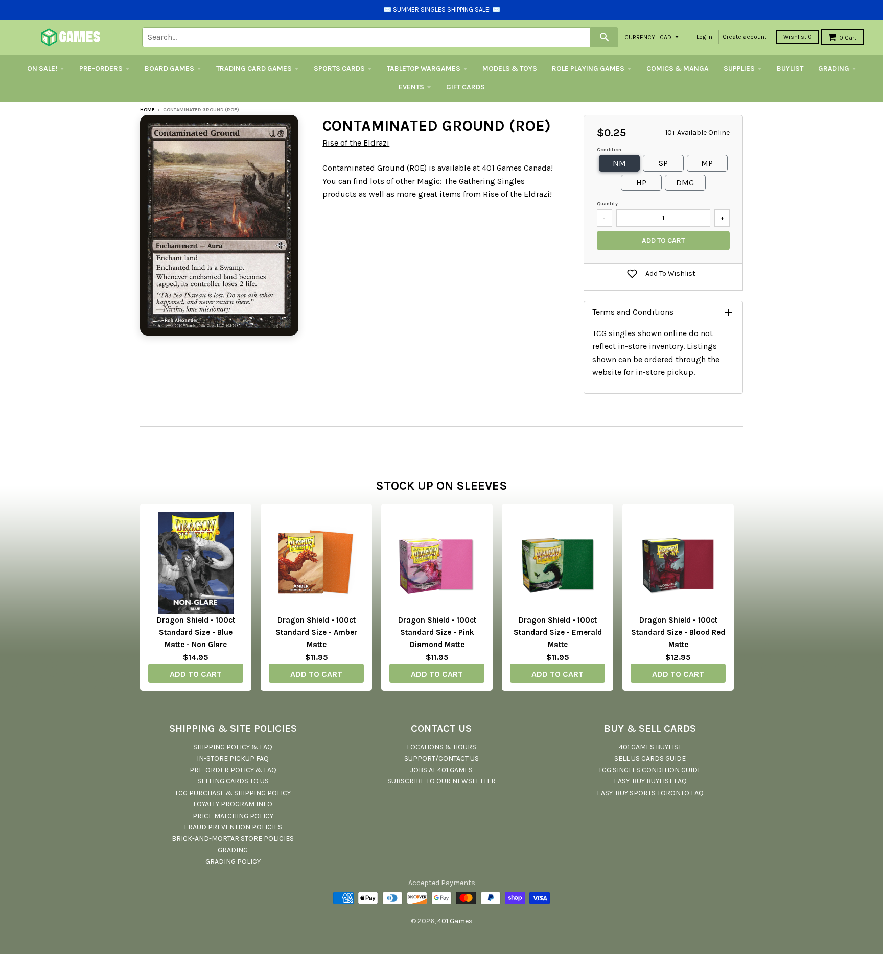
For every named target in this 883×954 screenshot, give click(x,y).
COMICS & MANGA (677, 68)
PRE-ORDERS (101, 68)
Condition (609, 150)
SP (663, 163)
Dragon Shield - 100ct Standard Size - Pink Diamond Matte (437, 632)
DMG (685, 182)
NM (619, 163)
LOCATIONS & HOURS (441, 747)
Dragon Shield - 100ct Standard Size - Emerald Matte (558, 632)
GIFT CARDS (465, 87)
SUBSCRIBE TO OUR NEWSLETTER (441, 781)
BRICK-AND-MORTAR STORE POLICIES (233, 838)
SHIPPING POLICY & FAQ (232, 747)
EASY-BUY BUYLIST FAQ (650, 781)
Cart (847, 37)
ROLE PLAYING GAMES (588, 68)
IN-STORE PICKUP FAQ (233, 758)
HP (641, 182)
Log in (704, 36)
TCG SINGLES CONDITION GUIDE (650, 770)
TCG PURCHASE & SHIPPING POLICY (233, 793)
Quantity (607, 204)
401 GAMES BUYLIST (650, 747)
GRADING (833, 68)
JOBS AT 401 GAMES (441, 770)
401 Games (455, 921)
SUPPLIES (739, 68)
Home (147, 110)
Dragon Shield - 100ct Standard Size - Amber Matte (316, 632)
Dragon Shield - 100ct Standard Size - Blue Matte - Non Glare (196, 632)
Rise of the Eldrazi (355, 143)
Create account (744, 36)
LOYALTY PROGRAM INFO (232, 804)
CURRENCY (639, 36)
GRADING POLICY (233, 861)
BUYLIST (790, 68)
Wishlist (797, 36)
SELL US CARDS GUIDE (650, 758)
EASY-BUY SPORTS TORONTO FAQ (650, 793)
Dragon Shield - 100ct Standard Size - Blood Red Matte (678, 632)
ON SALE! (42, 68)
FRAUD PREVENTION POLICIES (233, 827)
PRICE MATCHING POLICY (233, 816)
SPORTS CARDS (339, 68)
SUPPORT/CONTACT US (441, 758)
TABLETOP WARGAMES (423, 68)
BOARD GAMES (169, 68)
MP (707, 163)
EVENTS (411, 87)
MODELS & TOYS (509, 68)
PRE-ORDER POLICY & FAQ (233, 770)
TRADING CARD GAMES (254, 68)
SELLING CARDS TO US (233, 781)
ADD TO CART (196, 674)
